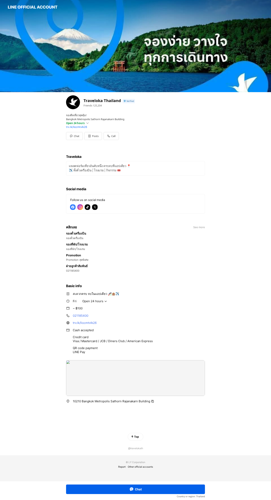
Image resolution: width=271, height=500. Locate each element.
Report (122, 466)
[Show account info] (129, 101)
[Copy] (152, 401)
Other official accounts (140, 466)
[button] (93, 136)
